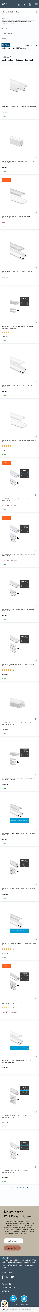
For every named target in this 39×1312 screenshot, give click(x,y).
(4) (13, 446)
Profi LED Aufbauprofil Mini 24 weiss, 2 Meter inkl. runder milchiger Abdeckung (18, 723)
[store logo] (9, 4)
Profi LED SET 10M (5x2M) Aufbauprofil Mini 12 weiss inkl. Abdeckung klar (18, 554)
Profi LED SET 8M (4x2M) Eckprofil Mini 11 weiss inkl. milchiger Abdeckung (17, 1061)
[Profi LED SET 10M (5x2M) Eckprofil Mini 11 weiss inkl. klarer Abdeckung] (19, 923)
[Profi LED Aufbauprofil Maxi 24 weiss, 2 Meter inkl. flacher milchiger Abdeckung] (19, 141)
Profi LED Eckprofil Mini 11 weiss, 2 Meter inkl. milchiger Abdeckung (18, 386)
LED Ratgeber (24, 1305)
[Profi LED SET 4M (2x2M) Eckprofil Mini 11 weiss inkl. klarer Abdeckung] (19, 813)
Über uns (13, 1305)
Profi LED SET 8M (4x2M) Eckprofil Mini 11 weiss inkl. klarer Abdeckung (19, 889)
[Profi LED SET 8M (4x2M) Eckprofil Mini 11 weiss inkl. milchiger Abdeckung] (19, 1040)
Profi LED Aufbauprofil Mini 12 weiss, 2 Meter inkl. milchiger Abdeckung (19, 441)
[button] (27, 45)
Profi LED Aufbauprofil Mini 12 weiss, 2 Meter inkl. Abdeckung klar (16, 217)
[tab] (20, 28)
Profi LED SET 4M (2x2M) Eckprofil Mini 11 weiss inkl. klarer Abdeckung (19, 833)
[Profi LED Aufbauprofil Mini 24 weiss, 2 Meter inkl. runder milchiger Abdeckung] (19, 703)
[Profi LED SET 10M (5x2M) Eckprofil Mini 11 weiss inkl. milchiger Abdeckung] (19, 1096)
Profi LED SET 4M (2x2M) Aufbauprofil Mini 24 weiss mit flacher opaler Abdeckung (18, 327)
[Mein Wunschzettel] (24, 4)
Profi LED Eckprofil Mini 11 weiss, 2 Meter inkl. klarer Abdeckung (17, 272)
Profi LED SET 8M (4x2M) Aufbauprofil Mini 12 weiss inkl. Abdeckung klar (18, 610)
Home (3, 18)
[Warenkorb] (30, 4)
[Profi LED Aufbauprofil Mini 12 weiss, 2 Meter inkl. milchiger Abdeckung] (19, 420)
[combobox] (20, 12)
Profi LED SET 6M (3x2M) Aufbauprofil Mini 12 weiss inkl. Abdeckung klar (18, 665)
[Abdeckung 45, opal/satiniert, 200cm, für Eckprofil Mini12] (19, 86)
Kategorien (7, 33)
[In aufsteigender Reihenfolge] (36, 45)
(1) (13, 332)
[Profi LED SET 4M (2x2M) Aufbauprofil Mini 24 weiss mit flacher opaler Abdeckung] (19, 306)
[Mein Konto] (19, 4)
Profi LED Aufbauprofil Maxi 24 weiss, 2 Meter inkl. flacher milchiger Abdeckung (19, 162)
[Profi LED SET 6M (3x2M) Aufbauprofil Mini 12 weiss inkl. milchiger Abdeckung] (19, 1151)
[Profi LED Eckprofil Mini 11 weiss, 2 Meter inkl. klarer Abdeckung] (19, 251)
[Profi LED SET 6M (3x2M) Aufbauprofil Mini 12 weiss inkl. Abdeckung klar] (19, 644)
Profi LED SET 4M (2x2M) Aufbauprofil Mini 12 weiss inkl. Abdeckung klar (18, 499)
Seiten (5, 38)
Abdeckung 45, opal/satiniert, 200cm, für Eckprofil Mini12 (19, 106)
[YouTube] (12, 1277)
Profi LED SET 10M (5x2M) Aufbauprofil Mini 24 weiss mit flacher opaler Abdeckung (18, 778)
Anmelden (12, 1248)
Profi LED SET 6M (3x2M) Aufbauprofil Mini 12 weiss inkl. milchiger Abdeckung (18, 1171)
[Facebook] (2, 1277)
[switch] (4, 1309)
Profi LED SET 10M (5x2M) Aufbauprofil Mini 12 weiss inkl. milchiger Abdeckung (18, 1002)
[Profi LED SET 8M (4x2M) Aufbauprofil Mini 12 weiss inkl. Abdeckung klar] (19, 589)
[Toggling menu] (36, 4)
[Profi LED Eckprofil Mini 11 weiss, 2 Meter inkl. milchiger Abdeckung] (19, 365)
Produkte (5, 28)
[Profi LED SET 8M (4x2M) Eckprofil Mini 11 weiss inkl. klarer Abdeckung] (19, 868)
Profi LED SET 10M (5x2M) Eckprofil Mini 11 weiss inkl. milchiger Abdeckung (17, 1116)
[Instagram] (7, 1277)
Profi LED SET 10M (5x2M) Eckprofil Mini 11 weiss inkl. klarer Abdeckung (19, 944)
